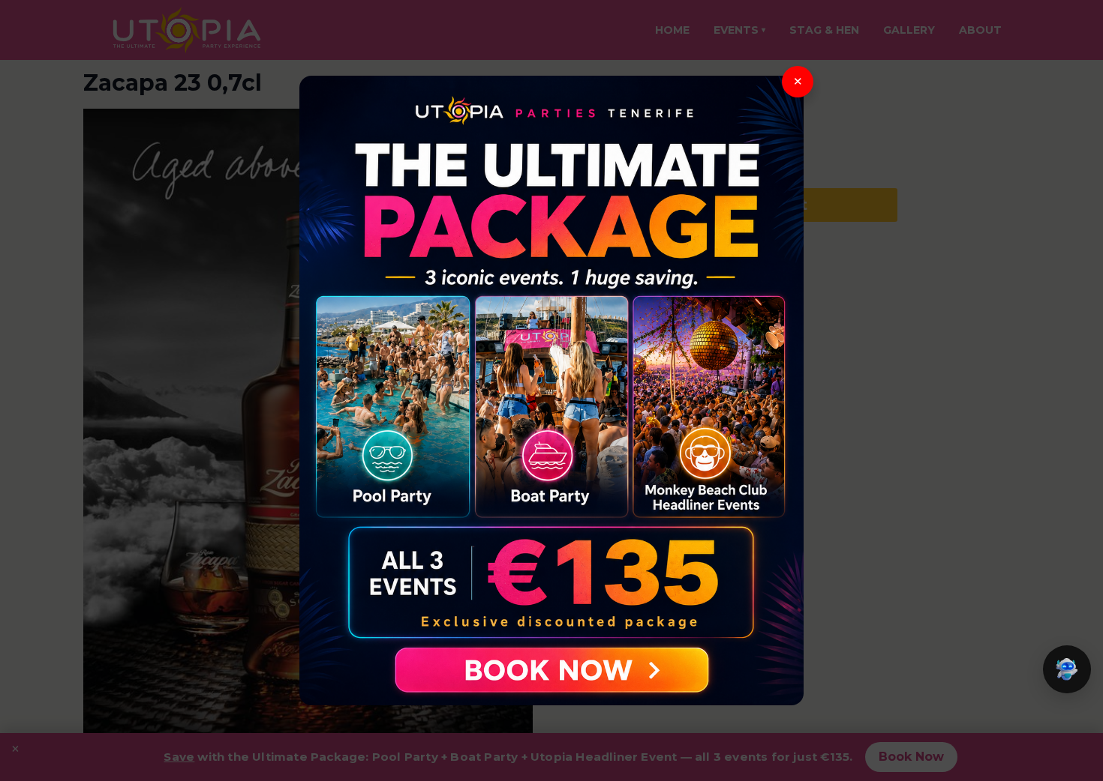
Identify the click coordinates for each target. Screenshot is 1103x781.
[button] (1067, 669)
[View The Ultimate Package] (551, 390)
